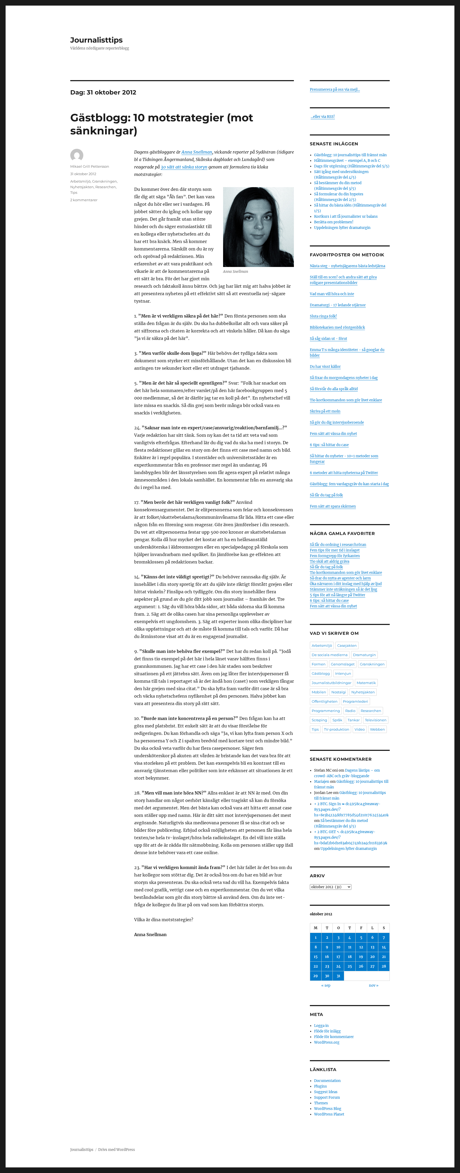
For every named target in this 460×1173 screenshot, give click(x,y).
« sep (325, 985)
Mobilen (319, 692)
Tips (73, 192)
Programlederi (355, 701)
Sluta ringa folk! (323, 316)
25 (350, 966)
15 (316, 956)
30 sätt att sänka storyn (184, 167)
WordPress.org (326, 1042)
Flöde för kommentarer (334, 1037)
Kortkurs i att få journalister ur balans (346, 216)
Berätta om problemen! (334, 222)
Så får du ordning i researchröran (338, 544)
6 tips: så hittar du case (329, 445)
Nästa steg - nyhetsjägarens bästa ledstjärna (347, 266)
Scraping (319, 720)
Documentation (327, 1081)
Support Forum (327, 1097)
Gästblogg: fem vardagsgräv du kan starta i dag (349, 484)
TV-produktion (336, 729)
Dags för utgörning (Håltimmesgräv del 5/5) (351, 166)
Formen (319, 664)
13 (372, 947)
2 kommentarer (83, 200)
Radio (350, 711)
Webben (377, 729)
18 (350, 956)
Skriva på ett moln (325, 411)
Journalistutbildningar (331, 683)
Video (360, 729)
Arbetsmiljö (80, 181)
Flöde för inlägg (327, 1031)
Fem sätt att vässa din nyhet (333, 433)
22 (316, 966)
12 (361, 947)
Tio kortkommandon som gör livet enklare (346, 400)
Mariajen (321, 781)
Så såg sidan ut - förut (328, 338)
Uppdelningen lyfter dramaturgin (342, 227)
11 (349, 947)
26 (361, 966)
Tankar (354, 720)
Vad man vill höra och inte (332, 294)
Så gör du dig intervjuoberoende (337, 422)
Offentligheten (325, 701)
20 (372, 956)
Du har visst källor (325, 366)
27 (372, 966)
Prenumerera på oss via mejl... (335, 89)
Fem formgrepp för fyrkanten (335, 556)
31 (338, 976)
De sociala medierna (330, 655)
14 (384, 947)
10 (338, 947)
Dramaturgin (364, 655)
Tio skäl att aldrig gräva (329, 561)
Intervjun (343, 673)
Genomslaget (343, 664)
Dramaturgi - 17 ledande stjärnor (338, 305)
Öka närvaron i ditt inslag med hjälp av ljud (346, 584)
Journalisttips (96, 39)
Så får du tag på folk (326, 495)
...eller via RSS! (323, 116)
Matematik (366, 683)
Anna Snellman (197, 152)
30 (327, 976)
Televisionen (376, 720)
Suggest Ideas (326, 1092)
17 (338, 956)
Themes (321, 1103)
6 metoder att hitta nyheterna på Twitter (344, 473)
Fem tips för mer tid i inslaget (335, 550)
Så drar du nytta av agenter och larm (340, 578)
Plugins (320, 1086)
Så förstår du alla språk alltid (334, 389)
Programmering (326, 711)
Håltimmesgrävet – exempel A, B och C (347, 160)
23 (327, 966)
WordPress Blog (327, 1108)
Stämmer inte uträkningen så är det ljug (343, 589)
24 (338, 966)
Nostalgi (338, 692)
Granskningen (104, 181)
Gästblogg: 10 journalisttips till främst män (351, 155)
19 (361, 956)
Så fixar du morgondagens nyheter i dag (344, 378)
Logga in (321, 1025)
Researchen (105, 187)
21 (384, 956)
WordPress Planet (329, 1114)
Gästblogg (321, 673)
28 (384, 966)
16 (327, 956)
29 (315, 976)
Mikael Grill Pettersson (89, 166)
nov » (374, 985)
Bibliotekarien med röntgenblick (337, 327)
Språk (337, 720)
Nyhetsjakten (82, 187)
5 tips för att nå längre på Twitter (337, 595)
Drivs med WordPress (116, 1149)
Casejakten (347, 645)
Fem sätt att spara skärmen (333, 506)
